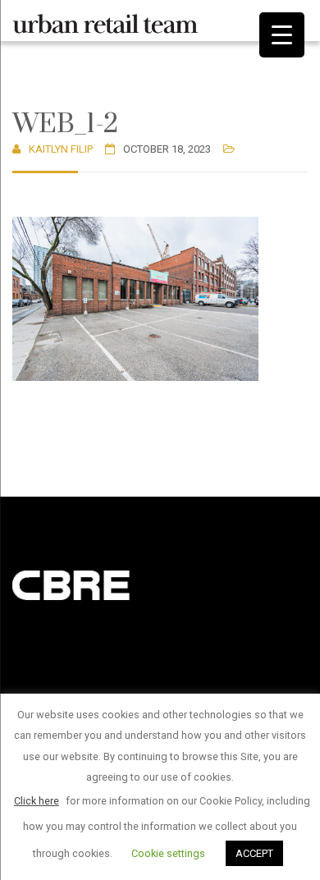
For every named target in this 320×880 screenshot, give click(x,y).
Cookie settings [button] (168, 853)
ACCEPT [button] (254, 853)
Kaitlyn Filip (61, 149)
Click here (36, 801)
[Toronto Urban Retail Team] (105, 20)
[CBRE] (94, 584)
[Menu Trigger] (281, 34)
